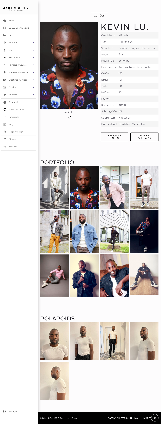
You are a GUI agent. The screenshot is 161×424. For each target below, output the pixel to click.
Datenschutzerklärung (123, 418)
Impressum (149, 418)
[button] (18, 42)
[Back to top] (154, 417)
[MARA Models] (15, 9)
